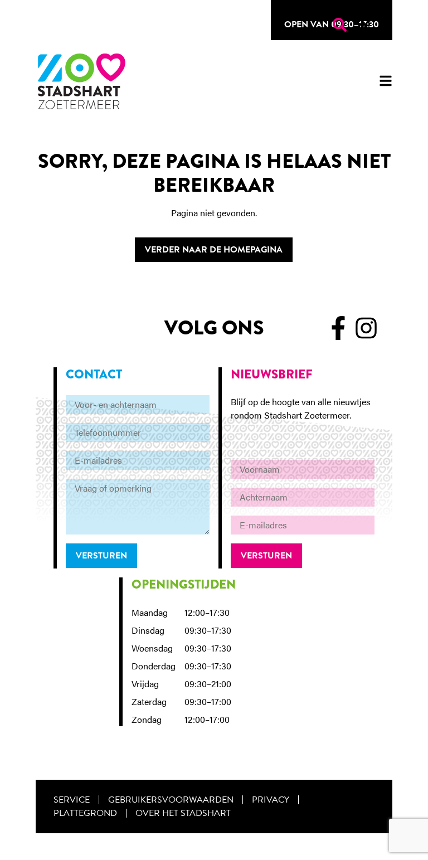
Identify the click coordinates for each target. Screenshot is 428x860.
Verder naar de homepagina (214, 249)
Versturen (101, 555)
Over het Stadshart (183, 813)
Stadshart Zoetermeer (82, 81)
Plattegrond (85, 813)
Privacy (270, 799)
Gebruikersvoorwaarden (171, 799)
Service (72, 799)
